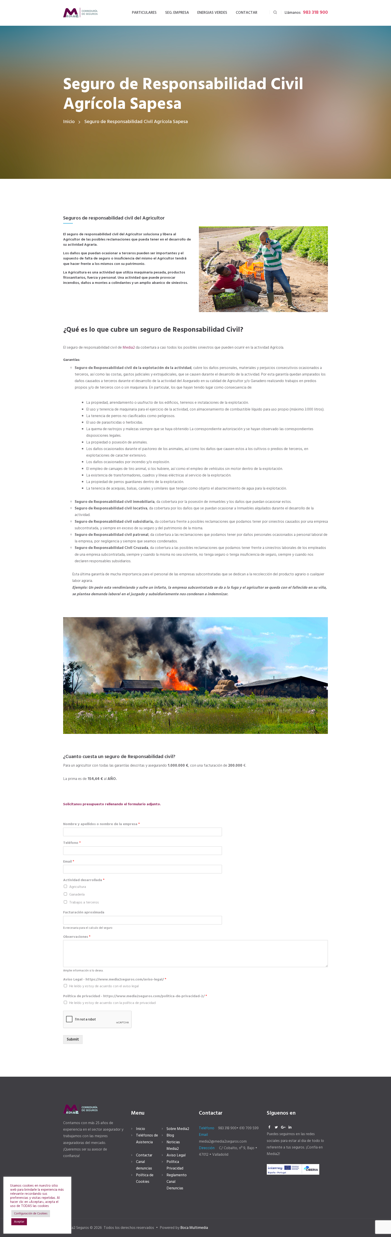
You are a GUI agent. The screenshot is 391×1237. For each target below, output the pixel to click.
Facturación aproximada (83, 912)
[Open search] (275, 12)
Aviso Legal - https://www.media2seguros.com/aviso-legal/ (114, 979)
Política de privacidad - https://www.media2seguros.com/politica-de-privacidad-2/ (135, 996)
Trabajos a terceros (84, 903)
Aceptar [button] (19, 1221)
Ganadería (77, 895)
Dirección (207, 1148)
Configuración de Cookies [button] (30, 1213)
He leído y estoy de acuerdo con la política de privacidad (112, 1003)
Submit (73, 1039)
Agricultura (77, 887)
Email (68, 861)
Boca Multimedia (194, 1228)
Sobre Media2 (178, 1129)
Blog (170, 1135)
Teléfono (72, 843)
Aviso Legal (176, 1155)
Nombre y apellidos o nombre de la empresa (101, 824)
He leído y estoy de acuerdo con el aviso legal (104, 986)
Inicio (69, 122)
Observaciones (77, 937)
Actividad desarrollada (84, 880)
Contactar (144, 1155)
